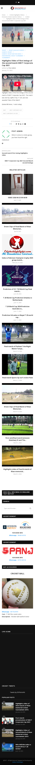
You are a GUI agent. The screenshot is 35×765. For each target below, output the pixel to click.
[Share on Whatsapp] (22, 124)
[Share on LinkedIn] (20, 124)
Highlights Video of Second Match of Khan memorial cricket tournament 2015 (24, 733)
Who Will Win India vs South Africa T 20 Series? (23, 747)
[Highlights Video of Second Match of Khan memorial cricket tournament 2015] (8, 733)
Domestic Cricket (7, 52)
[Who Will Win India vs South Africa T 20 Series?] (8, 747)
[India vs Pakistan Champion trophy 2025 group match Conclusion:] (17, 244)
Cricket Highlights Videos (17, 15)
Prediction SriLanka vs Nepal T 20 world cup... (17, 316)
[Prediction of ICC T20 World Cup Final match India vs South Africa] (17, 275)
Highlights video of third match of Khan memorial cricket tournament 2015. (23, 707)
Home (3, 15)
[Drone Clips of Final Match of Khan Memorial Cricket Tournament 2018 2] (17, 213)
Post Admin (12, 68)
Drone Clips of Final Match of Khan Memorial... (17, 227)
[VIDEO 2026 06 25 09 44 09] (17, 184)
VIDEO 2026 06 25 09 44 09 (17, 198)
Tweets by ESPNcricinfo (17, 692)
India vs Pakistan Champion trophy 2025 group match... (17, 259)
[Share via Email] (25, 124)
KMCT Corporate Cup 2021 (10, 113)
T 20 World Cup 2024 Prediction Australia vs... (17, 307)
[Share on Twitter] (16, 124)
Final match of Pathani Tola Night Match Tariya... (17, 347)
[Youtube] (18, 2)
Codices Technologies (17, 762)
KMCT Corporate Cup (16, 110)
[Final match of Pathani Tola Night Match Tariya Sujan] (17, 333)
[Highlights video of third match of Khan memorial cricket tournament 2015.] (8, 706)
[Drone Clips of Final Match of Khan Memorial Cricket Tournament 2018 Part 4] (17, 393)
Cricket (27, 17)
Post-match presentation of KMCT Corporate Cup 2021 (24, 720)
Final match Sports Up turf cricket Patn (17, 378)
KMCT (4, 110)
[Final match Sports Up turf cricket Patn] (17, 364)
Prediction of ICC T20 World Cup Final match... (17, 290)
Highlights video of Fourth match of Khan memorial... (17, 470)
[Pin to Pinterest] (18, 124)
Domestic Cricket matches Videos (12, 17)
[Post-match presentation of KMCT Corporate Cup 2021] (8, 721)
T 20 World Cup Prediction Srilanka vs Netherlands (17, 299)
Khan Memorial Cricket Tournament (12, 55)
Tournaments (6, 57)
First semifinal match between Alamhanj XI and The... (18, 439)
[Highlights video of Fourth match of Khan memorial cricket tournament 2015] (17, 456)
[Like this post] (12, 124)
